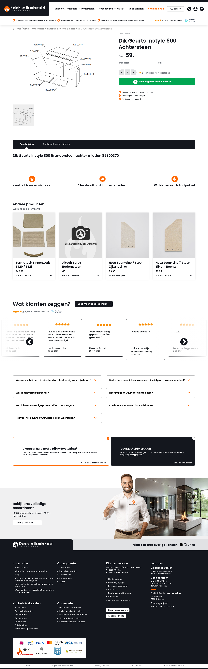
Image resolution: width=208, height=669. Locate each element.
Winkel (26, 28)
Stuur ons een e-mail (117, 572)
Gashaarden (21, 618)
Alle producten (25, 522)
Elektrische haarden (24, 611)
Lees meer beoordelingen (92, 304)
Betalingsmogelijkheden (119, 593)
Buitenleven (20, 607)
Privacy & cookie (102, 666)
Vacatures (113, 597)
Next (181, 339)
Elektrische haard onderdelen (73, 615)
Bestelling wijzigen (116, 583)
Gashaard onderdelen (69, 618)
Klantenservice (115, 579)
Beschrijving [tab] (27, 144)
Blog (17, 575)
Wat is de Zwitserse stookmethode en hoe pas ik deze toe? (34, 591)
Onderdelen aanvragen (119, 600)
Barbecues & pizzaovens (26, 629)
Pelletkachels (21, 625)
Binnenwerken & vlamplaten (61, 28)
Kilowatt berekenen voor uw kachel (31, 571)
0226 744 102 (113, 570)
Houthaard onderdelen (70, 607)
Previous (26, 339)
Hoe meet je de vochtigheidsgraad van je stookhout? (34, 585)
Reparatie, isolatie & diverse (72, 622)
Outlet (120, 8)
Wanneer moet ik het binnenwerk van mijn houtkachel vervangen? (34, 579)
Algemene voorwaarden (62, 666)
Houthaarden (21, 615)
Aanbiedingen (156, 8)
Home (18, 28)
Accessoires (106, 8)
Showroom (64, 568)
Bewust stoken (21, 568)
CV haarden (20, 622)
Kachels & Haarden (65, 8)
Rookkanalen (136, 8)
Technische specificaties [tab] (56, 144)
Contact (112, 589)
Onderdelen (88, 8)
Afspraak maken (117, 610)
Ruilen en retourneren (118, 586)
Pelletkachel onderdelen (70, 611)
